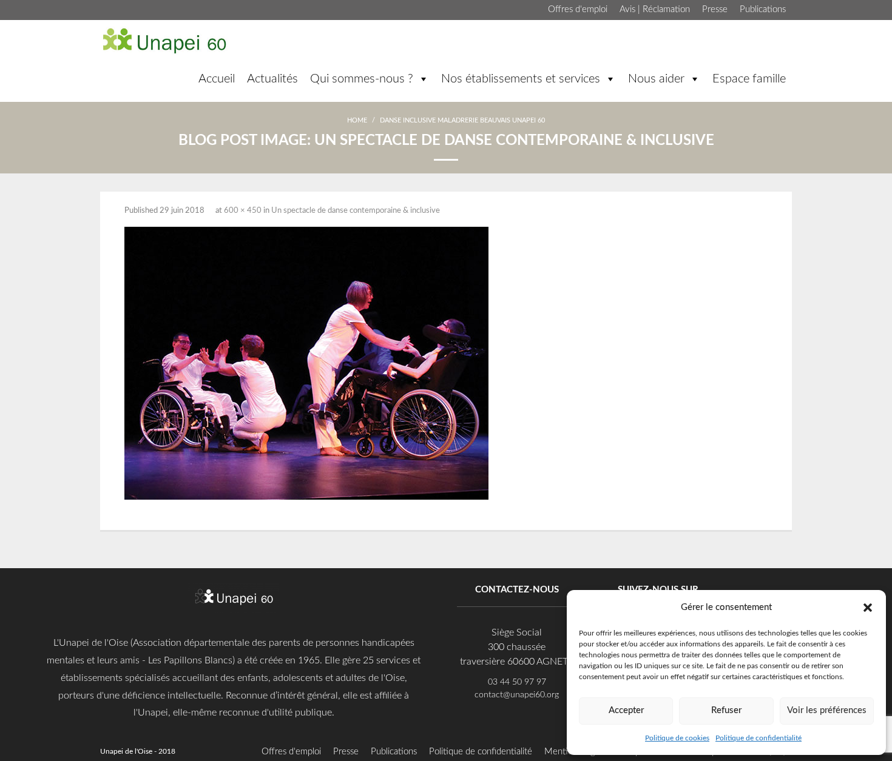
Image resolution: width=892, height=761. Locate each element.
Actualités (272, 79)
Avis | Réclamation (655, 9)
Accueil (216, 79)
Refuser (726, 710)
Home (357, 120)
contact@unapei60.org (517, 695)
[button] (868, 607)
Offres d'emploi (577, 9)
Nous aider (656, 79)
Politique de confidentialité (758, 738)
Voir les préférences (827, 710)
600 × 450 (243, 211)
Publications (763, 9)
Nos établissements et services (520, 79)
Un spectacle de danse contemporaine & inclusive (355, 211)
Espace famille (749, 79)
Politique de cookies (677, 738)
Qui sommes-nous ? (361, 79)
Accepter (626, 710)
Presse (715, 9)
